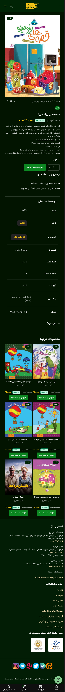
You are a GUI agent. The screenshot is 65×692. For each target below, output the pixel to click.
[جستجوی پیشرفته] (5, 6)
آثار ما (60, 590)
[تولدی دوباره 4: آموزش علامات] (18, 361)
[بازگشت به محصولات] (11, 101)
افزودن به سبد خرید (35, 167)
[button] (46, 397)
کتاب (50, 101)
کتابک (57, 108)
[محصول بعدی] (7, 101)
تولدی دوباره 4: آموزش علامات (18, 382)
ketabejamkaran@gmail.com (49, 577)
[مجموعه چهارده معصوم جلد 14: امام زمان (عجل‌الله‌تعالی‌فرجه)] (46, 477)
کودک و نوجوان (38, 101)
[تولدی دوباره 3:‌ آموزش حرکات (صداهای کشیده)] (46, 419)
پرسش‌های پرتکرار (54, 626)
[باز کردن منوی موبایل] (60, 6)
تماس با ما (58, 600)
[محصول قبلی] (14, 101)
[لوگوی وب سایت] (32, 6)
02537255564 (56, 566)
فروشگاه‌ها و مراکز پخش (52, 611)
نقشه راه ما (58, 606)
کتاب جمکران (46, 385)
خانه (58, 101)
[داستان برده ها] (18, 477)
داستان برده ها (18, 497)
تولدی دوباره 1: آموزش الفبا (18, 439)
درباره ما (59, 595)
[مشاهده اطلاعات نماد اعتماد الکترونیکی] (55, 645)
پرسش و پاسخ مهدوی (46, 382)
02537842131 (56, 541)
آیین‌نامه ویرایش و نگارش (51, 616)
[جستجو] (11, 6)
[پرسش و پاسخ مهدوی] (46, 361)
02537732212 (56, 552)
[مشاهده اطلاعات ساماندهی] (38, 645)
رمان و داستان (47, 188)
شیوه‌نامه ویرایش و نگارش (51, 621)
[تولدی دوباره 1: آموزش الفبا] (18, 419)
